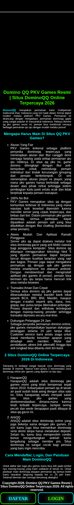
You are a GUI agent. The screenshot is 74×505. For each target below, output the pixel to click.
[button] (18, 498)
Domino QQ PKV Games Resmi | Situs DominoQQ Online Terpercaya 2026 (36, 484)
